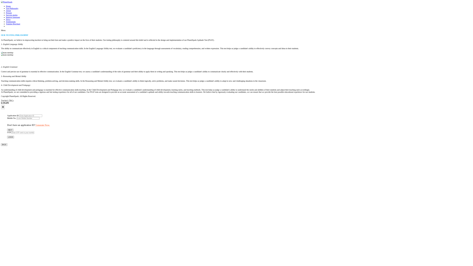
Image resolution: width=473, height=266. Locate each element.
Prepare (9, 13)
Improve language (13, 17)
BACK (4, 145)
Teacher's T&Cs (7, 100)
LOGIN (10, 137)
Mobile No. (11, 118)
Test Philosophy (12, 8)
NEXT (10, 130)
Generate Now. (42, 125)
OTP (9, 132)
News (8, 19)
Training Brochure (13, 24)
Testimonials (11, 22)
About (8, 11)
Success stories (11, 15)
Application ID (13, 116)
